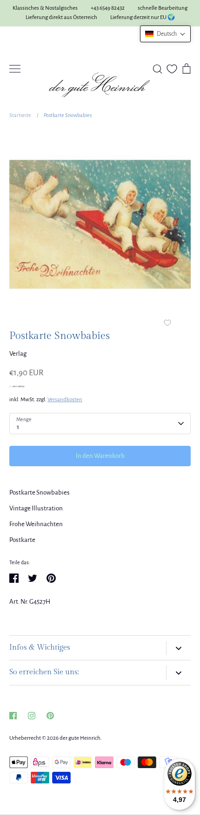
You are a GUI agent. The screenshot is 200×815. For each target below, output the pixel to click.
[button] (165, 34)
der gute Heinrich (80, 738)
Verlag (18, 353)
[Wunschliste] (172, 69)
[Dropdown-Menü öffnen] (178, 648)
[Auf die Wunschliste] (167, 324)
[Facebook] (13, 715)
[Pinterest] (50, 715)
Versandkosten (64, 400)
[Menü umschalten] (15, 68)
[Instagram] (31, 715)
